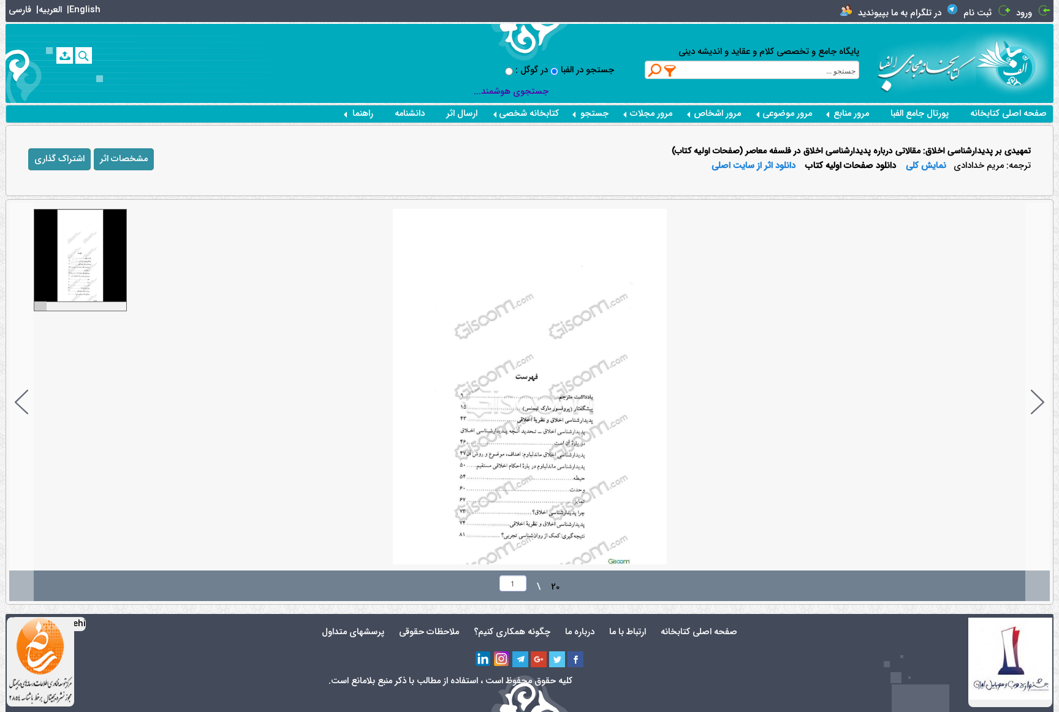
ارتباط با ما (627, 632)
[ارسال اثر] (64, 55)
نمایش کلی (926, 166)
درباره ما (579, 632)
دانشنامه (410, 114)
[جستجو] (83, 55)
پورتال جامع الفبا (919, 114)
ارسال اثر (461, 114)
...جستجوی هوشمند (511, 92)
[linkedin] (484, 659)
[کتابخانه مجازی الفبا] (1014, 63)
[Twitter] (557, 659)
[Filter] (670, 70)
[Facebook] (575, 659)
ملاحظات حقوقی (429, 632)
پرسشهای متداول (353, 632)
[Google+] (539, 659)
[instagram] (502, 659)
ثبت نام (977, 13)
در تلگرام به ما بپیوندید (899, 13)
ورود (1024, 13)
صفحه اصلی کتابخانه (1008, 114)
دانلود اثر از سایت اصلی (753, 166)
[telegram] (520, 659)
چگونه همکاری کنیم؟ (512, 632)
